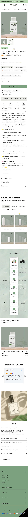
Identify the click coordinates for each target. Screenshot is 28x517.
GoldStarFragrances (9, 510)
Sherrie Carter (11, 369)
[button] (26, 5)
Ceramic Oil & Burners (7, 487)
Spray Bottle (14, 206)
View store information (7, 94)
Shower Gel (6, 209)
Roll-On (14, 209)
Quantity (2, 78)
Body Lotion (22, 206)
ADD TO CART (13, 86)
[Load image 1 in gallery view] (4, 42)
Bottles (3, 482)
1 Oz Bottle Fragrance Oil (7, 67)
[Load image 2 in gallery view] (10, 42)
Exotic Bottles (5, 485)
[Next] (25, 24)
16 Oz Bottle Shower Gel (6, 75)
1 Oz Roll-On (17, 75)
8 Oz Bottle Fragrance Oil (7, 70)
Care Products (5, 477)
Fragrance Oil (6, 206)
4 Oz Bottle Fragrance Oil (19, 67)
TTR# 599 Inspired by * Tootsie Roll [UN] (12, 352)
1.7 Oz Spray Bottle (5, 72)
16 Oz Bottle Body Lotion (17, 72)
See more (8, 380)
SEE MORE (6, 459)
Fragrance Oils (6, 9)
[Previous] (2, 24)
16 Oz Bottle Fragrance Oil (20, 70)
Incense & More (5, 480)
